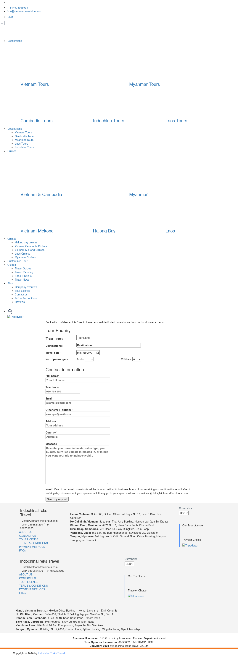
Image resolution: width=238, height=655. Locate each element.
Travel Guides (23, 268)
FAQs (22, 550)
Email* (49, 398)
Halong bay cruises (26, 242)
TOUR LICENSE (28, 539)
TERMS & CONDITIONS (33, 543)
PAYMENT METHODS (32, 547)
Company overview (26, 287)
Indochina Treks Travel (51, 653)
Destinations (15, 41)
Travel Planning (24, 272)
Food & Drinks (23, 276)
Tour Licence (22, 290)
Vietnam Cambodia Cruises (31, 246)
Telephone (52, 387)
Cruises (12, 151)
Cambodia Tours (36, 120)
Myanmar (138, 194)
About (10, 283)
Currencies (185, 508)
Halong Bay (104, 230)
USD (10, 17)
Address (51, 421)
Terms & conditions (26, 298)
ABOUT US (25, 532)
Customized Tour (17, 261)
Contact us (21, 294)
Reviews (20, 302)
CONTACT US (27, 535)
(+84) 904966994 (17, 7)
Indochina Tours (108, 120)
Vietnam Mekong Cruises (29, 250)
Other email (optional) (59, 410)
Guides (11, 264)
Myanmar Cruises (25, 257)
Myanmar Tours (144, 84)
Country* (51, 432)
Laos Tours (176, 120)
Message (51, 444)
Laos (170, 230)
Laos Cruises (22, 253)
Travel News (22, 279)
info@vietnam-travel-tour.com (24, 11)
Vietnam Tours (34, 84)
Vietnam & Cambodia (41, 194)
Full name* (52, 376)
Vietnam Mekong (37, 230)
